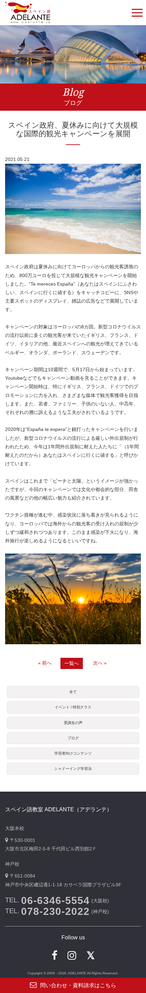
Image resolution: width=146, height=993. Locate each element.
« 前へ (45, 663)
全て (73, 692)
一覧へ (72, 663)
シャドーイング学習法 (73, 768)
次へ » (100, 663)
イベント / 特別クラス (73, 707)
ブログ (73, 738)
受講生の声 (73, 723)
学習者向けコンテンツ (73, 753)
